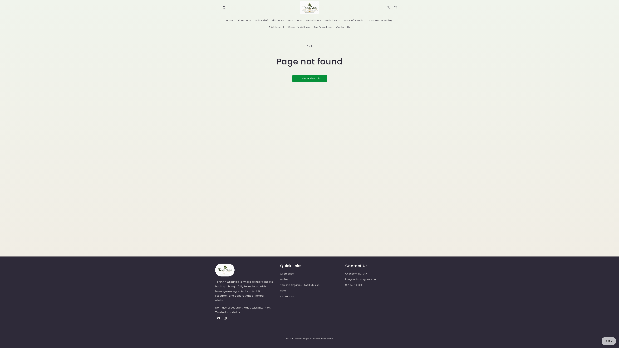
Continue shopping (309, 78)
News (283, 290)
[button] (224, 7)
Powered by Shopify (323, 338)
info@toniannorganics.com (361, 279)
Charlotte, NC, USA (356, 273)
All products (287, 273)
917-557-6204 (353, 285)
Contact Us (287, 296)
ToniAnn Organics (304, 338)
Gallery (284, 279)
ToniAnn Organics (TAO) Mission (299, 285)
